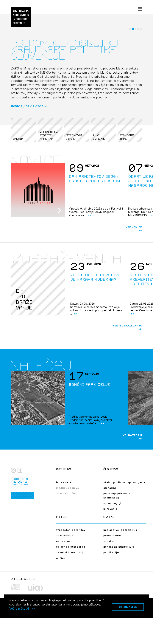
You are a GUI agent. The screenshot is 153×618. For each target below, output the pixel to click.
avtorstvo (63, 541)
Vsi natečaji (132, 435)
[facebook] (20, 470)
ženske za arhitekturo (119, 546)
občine (60, 558)
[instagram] (13, 470)
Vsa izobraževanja (127, 325)
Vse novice (134, 227)
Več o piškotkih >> (22, 608)
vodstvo (109, 541)
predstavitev (112, 535)
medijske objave (67, 488)
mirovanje (110, 508)
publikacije (111, 552)
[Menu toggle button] (140, 8)
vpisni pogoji (112, 503)
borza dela (63, 482)
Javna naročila (66, 493)
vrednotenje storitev (70, 530)
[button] (130, 29)
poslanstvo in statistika (120, 530)
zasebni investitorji (70, 552)
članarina (110, 488)
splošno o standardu (70, 546)
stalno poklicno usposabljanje (124, 482)
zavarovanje (64, 535)
